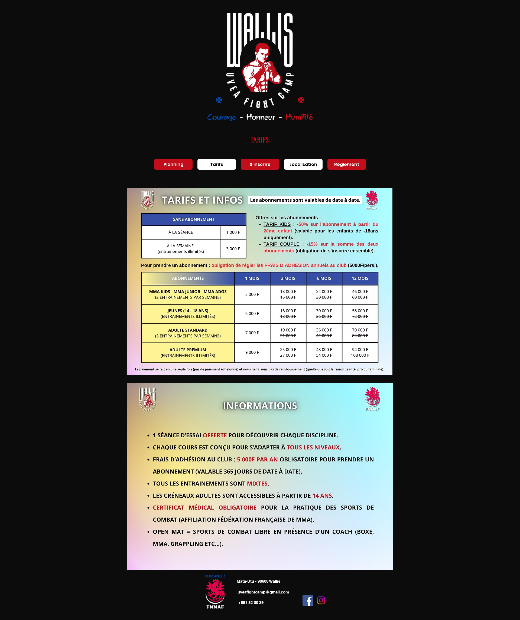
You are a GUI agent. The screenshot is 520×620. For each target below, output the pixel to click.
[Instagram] (321, 600)
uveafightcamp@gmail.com (263, 592)
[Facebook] (308, 600)
